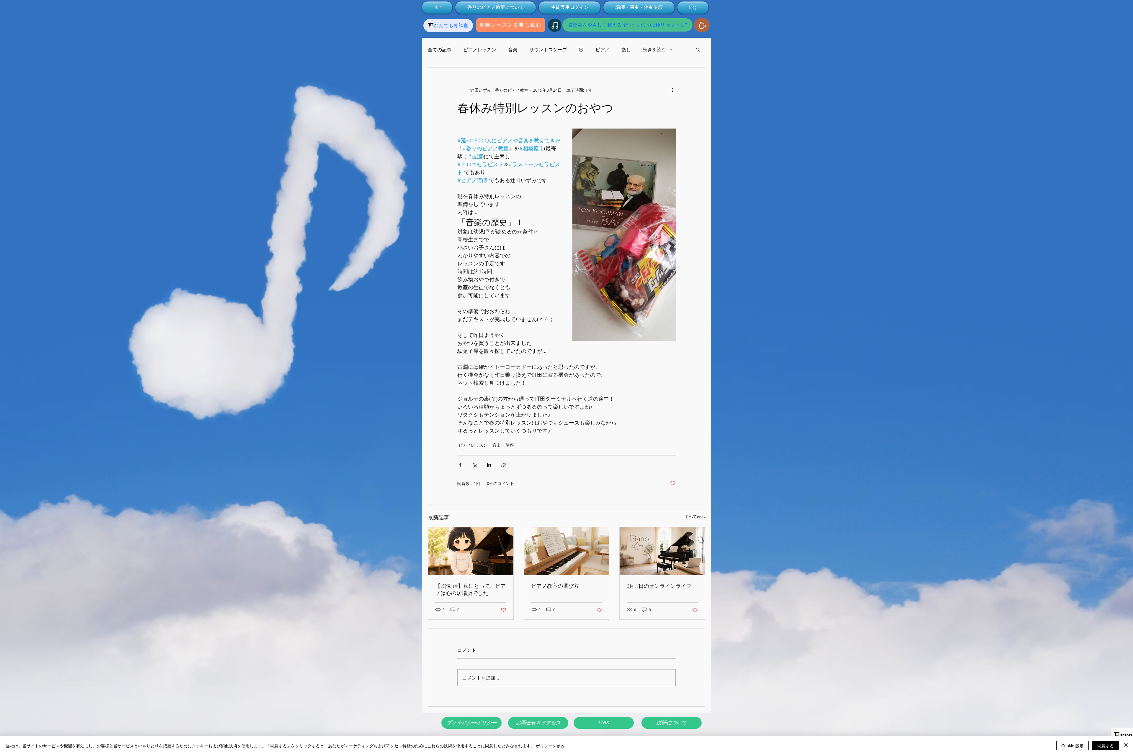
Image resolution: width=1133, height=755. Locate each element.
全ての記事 (439, 49)
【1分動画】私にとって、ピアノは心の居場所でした (470, 589)
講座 (510, 445)
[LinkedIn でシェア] (489, 465)
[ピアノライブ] (662, 551)
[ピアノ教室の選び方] (566, 551)
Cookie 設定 (1072, 746)
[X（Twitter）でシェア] (474, 465)
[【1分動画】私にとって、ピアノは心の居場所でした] (470, 551)
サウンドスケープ (548, 49)
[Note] (554, 25)
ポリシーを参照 (550, 746)
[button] (697, 49)
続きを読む (654, 49)
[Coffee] (702, 25)
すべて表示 (695, 516)
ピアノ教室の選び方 (555, 586)
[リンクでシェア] (503, 465)
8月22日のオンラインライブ (659, 586)
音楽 (513, 49)
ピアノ (602, 49)
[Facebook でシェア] (460, 465)
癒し (626, 49)
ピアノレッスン (479, 49)
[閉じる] (1125, 745)
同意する (1105, 746)
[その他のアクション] (672, 89)
